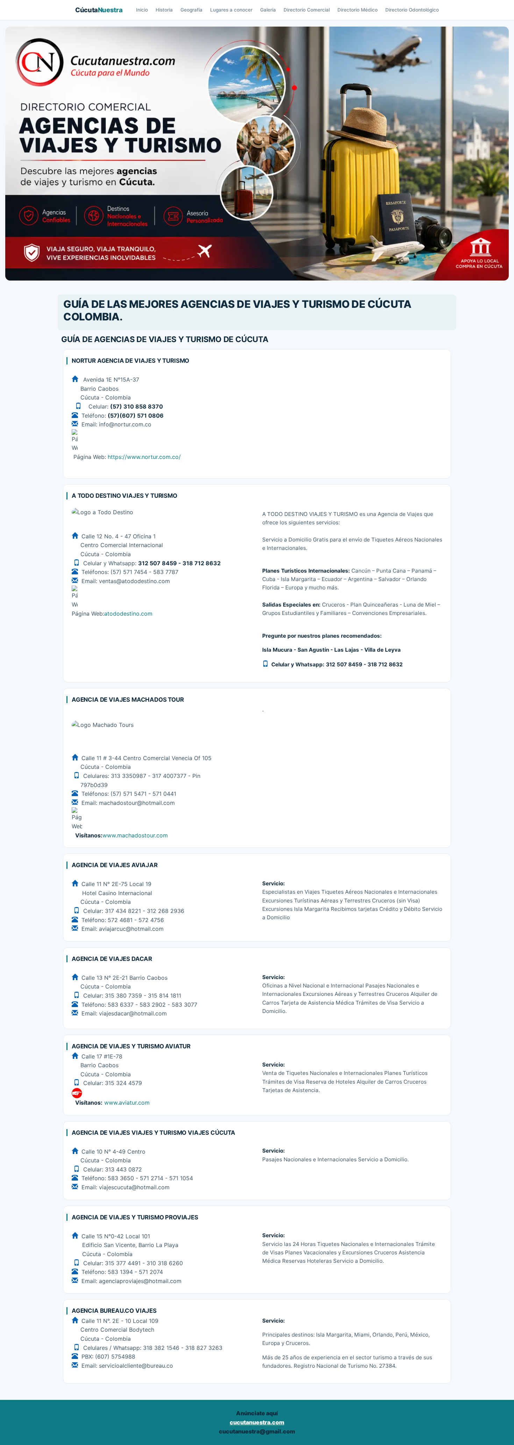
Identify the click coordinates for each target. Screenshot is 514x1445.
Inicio (142, 10)
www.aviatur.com (126, 1102)
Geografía (191, 10)
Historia (164, 10)
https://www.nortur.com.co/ (144, 456)
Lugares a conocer (231, 10)
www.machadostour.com (135, 835)
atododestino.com (128, 613)
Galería (268, 10)
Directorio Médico (357, 10)
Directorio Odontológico (412, 10)
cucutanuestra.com (257, 1422)
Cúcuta (98, 10)
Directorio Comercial (307, 10)
